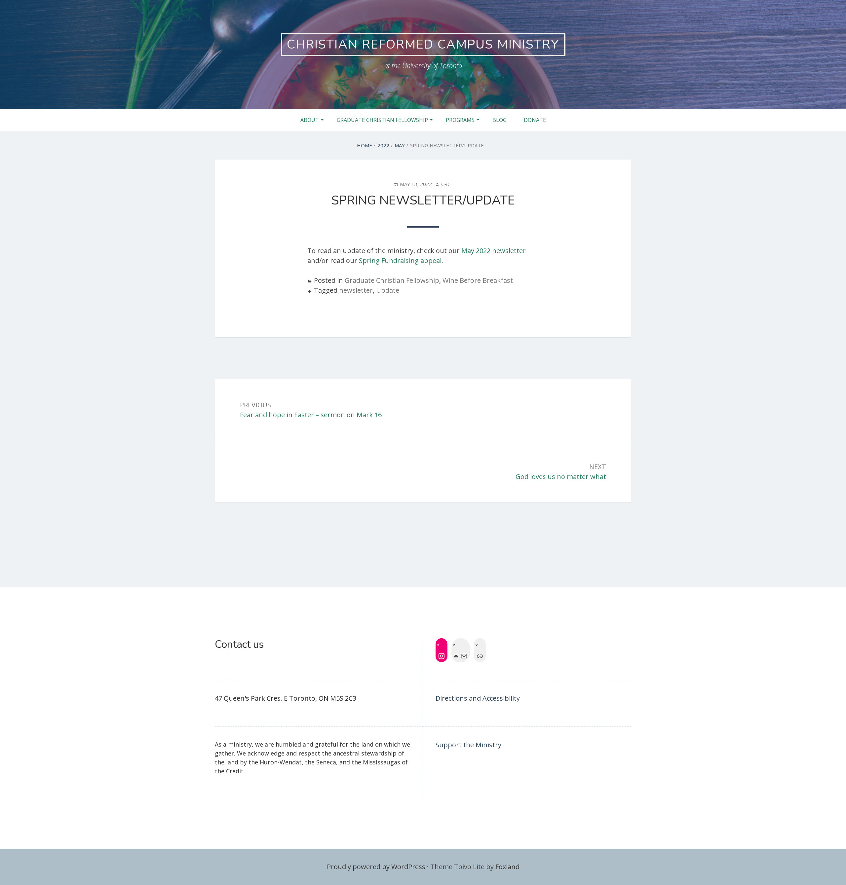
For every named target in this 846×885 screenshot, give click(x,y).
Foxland (507, 866)
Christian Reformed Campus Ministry (423, 44)
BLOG (499, 120)
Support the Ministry (468, 744)
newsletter (356, 290)
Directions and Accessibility (478, 698)
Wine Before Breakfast (477, 280)
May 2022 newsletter (493, 250)
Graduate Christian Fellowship (382, 120)
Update (387, 290)
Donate (535, 120)
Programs (460, 120)
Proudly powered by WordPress (376, 866)
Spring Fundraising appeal (400, 260)
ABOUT (309, 120)
